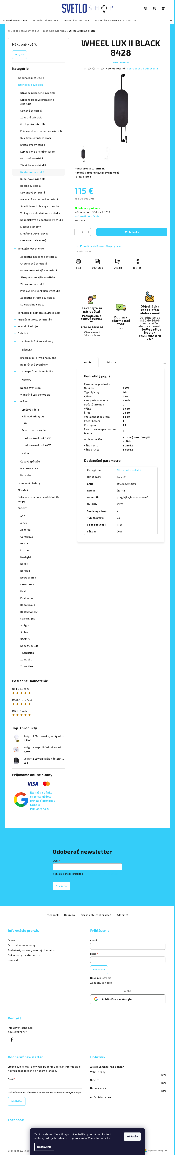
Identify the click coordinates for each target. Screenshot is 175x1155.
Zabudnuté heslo (101, 983)
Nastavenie (44, 1147)
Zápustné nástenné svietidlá (38, 257)
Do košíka (134, 232)
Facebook (52, 915)
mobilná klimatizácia (31, 78)
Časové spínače (30, 462)
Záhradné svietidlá (32, 284)
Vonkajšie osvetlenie (31, 249)
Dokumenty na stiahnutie (24, 955)
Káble (25, 453)
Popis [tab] (87, 362)
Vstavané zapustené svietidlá (39, 199)
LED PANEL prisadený (33, 240)
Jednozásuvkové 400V (37, 445)
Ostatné (23, 333)
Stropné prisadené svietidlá (38, 93)
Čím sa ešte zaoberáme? (95, 915)
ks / (19, 54)
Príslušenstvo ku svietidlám (35, 320)
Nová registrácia (100, 978)
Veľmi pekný (97, 1072)
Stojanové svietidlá (32, 193)
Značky (22, 508)
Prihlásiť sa (61, 886)
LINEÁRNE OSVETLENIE (34, 234)
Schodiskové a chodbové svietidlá (41, 220)
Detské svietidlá (30, 186)
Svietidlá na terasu (32, 304)
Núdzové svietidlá (31, 158)
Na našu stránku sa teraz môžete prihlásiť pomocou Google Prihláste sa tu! (42, 800)
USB (24, 423)
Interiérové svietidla (31, 85)
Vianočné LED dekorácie (35, 395)
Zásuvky (27, 350)
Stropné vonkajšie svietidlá (37, 277)
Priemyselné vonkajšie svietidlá (40, 291)
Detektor (26, 475)
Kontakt (13, 960)
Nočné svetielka (30, 388)
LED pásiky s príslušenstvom (37, 152)
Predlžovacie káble (34, 430)
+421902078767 (17, 1032)
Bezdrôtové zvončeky (34, 365)
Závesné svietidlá (31, 117)
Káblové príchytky (33, 416)
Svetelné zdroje (28, 326)
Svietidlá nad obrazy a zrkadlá (39, 206)
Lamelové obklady (29, 483)
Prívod (24, 401)
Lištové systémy (30, 227)
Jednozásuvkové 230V (37, 438)
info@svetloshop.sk (91, 328)
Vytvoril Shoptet (157, 1150)
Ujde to (94, 1080)
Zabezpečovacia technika (36, 371)
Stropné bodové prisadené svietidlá (37, 102)
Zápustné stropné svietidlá (37, 298)
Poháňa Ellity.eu (84, 251)
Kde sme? (122, 915)
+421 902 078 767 (150, 337)
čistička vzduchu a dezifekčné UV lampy (38, 499)
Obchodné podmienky (21, 945)
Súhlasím (132, 1136)
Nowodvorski (121, 62)
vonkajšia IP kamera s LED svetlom (39, 313)
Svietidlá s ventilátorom (35, 138)
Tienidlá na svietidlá (33, 165)
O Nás (11, 940)
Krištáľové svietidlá (32, 145)
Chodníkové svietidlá (33, 264)
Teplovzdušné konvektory (36, 341)
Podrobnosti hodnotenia (142, 68)
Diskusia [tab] (111, 362)
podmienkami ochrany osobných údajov (60, 1092)
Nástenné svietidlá (32, 172)
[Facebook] (12, 1040)
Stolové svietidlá (31, 111)
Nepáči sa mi (98, 1088)
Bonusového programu (109, 246)
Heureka (69, 915)
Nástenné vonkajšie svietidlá (38, 270)
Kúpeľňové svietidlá (33, 179)
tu (108, 1138)
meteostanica (29, 468)
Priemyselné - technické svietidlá (41, 131)
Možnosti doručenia (87, 216)
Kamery (26, 380)
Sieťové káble (30, 410)
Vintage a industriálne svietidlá (40, 213)
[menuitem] (15, 20)
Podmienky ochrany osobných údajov (31, 950)
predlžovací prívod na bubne (38, 358)
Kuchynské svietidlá (33, 124)
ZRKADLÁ (23, 490)
